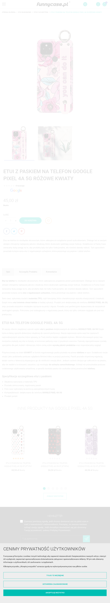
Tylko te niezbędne (55, 575)
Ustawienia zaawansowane (55, 584)
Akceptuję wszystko (55, 593)
